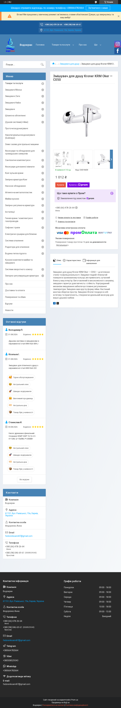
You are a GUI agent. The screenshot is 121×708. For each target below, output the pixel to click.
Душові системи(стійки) (16, 122)
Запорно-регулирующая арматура (22, 276)
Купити (60, 185)
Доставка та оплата (15, 290)
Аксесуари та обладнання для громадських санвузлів (20, 152)
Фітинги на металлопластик (18, 192)
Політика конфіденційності (77, 705)
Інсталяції (10, 212)
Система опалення (14, 240)
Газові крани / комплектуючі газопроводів (19, 219)
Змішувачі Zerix (12, 96)
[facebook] (54, 304)
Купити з (73, 185)
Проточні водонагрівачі (16, 128)
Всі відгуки (24, 479)
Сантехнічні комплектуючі (17, 160)
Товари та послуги (61, 45)
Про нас (83, 45)
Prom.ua (74, 700)
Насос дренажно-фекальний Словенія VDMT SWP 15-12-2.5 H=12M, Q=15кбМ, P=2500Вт (22, 436)
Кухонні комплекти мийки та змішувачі (19, 261)
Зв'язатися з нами (98, 8)
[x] (58, 304)
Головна (40, 45)
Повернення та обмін (15, 297)
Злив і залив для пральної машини (22, 144)
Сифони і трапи (12, 227)
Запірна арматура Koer (16, 179)
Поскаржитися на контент (53, 705)
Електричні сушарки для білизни (21, 234)
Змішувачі (10, 109)
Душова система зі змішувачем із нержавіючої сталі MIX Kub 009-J (24, 342)
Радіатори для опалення (17, 247)
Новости (9, 310)
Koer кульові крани (14, 173)
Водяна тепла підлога (15, 253)
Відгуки (8, 304)
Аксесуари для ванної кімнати (20, 166)
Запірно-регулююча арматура (19, 205)
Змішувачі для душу (69, 64)
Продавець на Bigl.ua (61, 702)
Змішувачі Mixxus (13, 90)
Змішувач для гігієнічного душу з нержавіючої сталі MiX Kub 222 (23, 366)
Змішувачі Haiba (13, 102)
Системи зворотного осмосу (18, 269)
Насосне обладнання (15, 186)
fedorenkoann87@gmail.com (18, 536)
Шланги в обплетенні (15, 115)
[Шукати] (42, 64)
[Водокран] (10, 44)
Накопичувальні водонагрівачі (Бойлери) (20, 136)
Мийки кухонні (12, 199)
